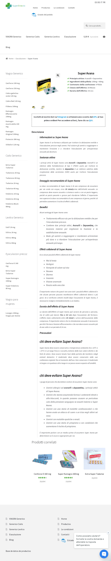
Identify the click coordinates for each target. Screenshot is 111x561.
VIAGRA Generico (13, 36)
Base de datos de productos (18, 551)
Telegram (62, 116)
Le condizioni (59, 8)
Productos (46, 8)
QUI (91, 120)
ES (96, 2)
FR (104, 2)
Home (35, 8)
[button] (58, 75)
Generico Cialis (33, 36)
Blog (8, 47)
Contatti (71, 8)
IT (101, 2)
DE (98, 2)
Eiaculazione (70, 36)
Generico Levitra (52, 36)
